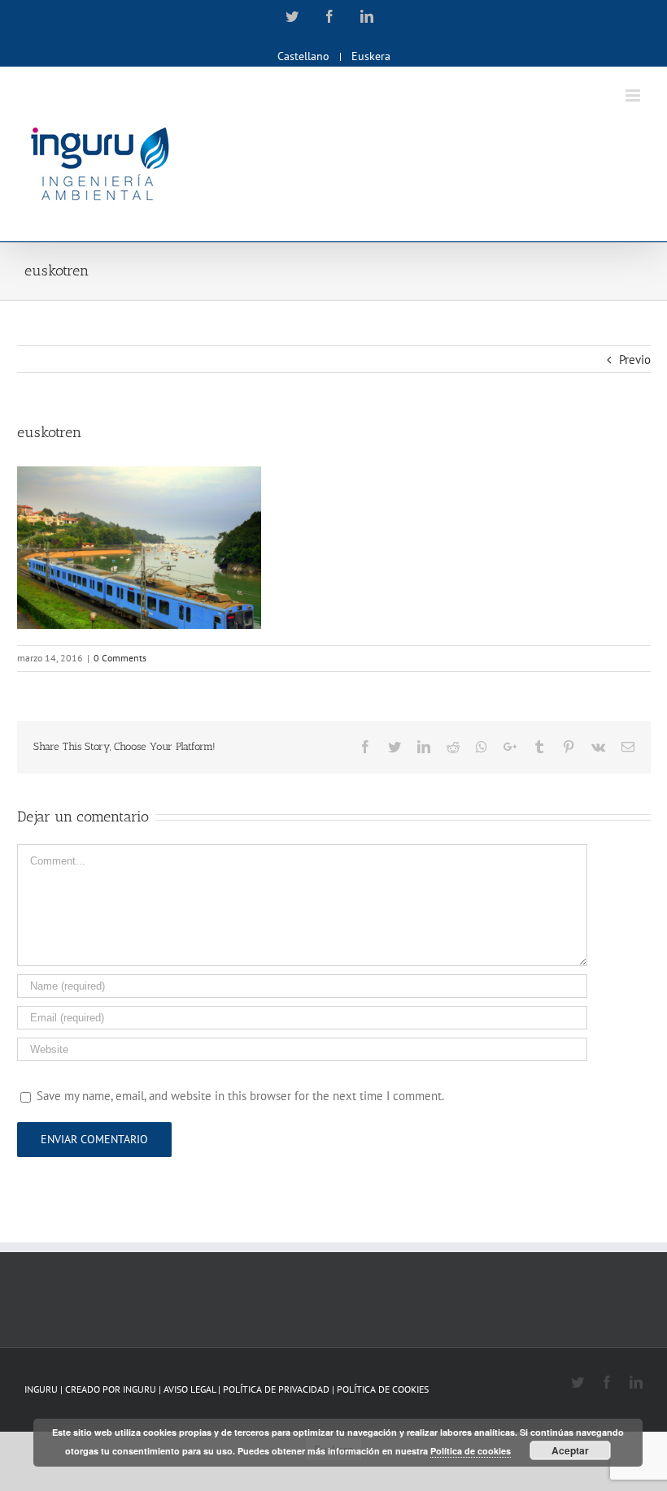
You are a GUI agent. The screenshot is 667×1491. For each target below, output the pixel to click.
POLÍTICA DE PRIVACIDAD (277, 1389)
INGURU (139, 1389)
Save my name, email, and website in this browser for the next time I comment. (240, 1095)
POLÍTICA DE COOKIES (383, 1389)
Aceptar (570, 1450)
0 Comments (120, 658)
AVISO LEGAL (190, 1389)
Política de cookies (470, 1451)
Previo (635, 359)
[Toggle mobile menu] (634, 95)
